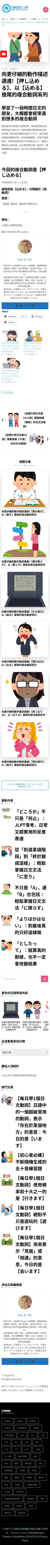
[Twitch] (29, 305)
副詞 (35, 1456)
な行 (16, 1442)
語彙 (42, 1498)
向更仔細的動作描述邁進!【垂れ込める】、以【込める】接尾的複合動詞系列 (11, 347)
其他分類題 (22, 1456)
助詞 (6, 1463)
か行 (32, 1435)
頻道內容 (21, 1513)
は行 (26, 1442)
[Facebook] (25, 305)
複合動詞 (13, 69)
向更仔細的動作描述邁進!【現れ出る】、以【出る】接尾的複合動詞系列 (24, 663)
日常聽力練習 (32, 1484)
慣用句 (34, 1470)
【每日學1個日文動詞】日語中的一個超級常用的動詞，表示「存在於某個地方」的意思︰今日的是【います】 (31, 1122)
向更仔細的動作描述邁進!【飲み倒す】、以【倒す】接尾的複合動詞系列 (24, 513)
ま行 (37, 1442)
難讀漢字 (7, 1513)
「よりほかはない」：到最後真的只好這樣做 (30, 925)
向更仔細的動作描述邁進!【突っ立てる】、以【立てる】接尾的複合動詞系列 (23, 713)
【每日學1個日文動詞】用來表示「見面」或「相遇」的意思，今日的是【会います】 (31, 1254)
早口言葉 (19, 1491)
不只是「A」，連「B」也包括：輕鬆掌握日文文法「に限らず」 (31, 897)
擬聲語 (29, 1477)
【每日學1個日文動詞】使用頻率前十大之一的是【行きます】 (31, 1188)
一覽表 (38, 1449)
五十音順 (7, 1456)
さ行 (43, 1435)
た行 (6, 1442)
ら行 (16, 1449)
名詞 (40, 1463)
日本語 (7, 1491)
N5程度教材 (9, 1435)
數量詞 (41, 1477)
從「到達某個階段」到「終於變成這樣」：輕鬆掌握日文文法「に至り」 (30, 863)
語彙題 (7, 1506)
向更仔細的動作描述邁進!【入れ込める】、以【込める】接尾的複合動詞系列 (33, 347)
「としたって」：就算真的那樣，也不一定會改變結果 (30, 953)
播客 (6, 1477)
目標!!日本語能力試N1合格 (27, 1528)
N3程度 (33, 1421)
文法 (6, 1484)
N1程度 (7, 1421)
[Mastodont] (33, 305)
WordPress (19, 1536)
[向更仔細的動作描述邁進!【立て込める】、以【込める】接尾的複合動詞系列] (11, 363)
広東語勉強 (8, 1470)
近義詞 (19, 1506)
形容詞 (22, 1470)
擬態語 (17, 1477)
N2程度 (5, 69)
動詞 (16, 1463)
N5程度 (36, 1428)
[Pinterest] (21, 305)
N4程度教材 (21, 1428)
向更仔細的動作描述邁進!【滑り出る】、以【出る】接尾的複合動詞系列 (11, 1026)
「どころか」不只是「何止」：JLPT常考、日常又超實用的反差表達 (31, 825)
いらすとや (31, 1386)
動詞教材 (28, 1463)
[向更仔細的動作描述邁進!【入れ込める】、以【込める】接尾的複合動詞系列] (33, 336)
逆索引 (31, 1506)
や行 (6, 1449)
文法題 (17, 1484)
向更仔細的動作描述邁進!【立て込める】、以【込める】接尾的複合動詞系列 (11, 374)
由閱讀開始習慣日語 (12, 1498)
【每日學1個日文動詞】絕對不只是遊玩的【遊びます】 (31, 1217)
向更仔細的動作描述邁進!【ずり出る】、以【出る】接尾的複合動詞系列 (31, 1026)
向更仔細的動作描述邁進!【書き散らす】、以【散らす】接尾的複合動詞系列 (23, 563)
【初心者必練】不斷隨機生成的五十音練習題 (31, 1162)
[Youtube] (17, 305)
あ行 (22, 1435)
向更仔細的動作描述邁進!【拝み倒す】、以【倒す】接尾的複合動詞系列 (24, 763)
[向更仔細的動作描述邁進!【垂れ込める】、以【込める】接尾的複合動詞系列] (11, 336)
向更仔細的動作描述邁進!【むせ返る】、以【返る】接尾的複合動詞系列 (24, 613)
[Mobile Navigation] (45, 9)
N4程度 (7, 1428)
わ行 (26, 1449)
